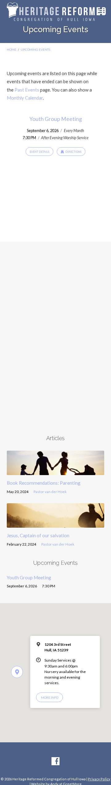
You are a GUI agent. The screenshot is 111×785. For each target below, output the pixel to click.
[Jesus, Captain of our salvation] (56, 523)
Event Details (39, 151)
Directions (73, 151)
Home (11, 49)
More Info (49, 697)
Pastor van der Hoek (50, 492)
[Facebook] (55, 761)
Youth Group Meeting (55, 118)
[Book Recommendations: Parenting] (56, 471)
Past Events (26, 89)
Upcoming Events (35, 49)
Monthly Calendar (25, 98)
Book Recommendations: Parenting (43, 483)
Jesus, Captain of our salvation (38, 535)
